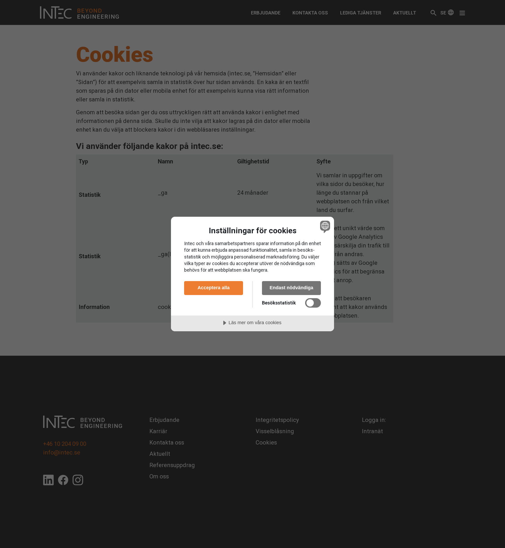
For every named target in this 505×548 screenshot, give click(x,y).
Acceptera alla (214, 287)
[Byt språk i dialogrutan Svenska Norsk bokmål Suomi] (324, 226)
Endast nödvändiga (291, 287)
